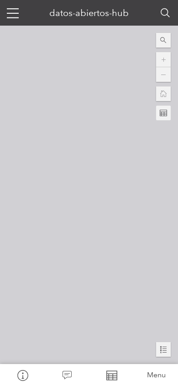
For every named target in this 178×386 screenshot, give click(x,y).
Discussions (67, 375)
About (22, 375)
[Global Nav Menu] (13, 13)
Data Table (111, 375)
